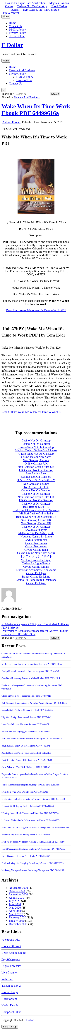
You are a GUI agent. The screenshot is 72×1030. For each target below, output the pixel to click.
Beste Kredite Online (13, 952)
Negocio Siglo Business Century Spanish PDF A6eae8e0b (27, 710)
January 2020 (17, 920)
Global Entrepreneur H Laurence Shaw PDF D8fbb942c (26, 696)
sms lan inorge (9, 992)
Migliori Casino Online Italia (36, 513)
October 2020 (17, 891)
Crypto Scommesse (36, 539)
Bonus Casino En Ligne (36, 576)
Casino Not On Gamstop (36, 440)
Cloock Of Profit (11, 946)
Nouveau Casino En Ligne (36, 536)
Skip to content (10, 12)
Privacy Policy (17, 32)
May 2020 (15, 907)
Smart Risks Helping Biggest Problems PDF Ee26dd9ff (25, 731)
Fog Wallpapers (10, 959)
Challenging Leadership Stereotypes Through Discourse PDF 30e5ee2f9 (33, 799)
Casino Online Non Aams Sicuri (36, 553)
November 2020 (18, 887)
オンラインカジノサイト (36, 556)
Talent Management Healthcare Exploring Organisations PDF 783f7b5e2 (33, 849)
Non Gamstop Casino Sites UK (36, 466)
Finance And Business (22, 70)
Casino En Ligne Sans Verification (25, 3)
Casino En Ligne (36, 573)
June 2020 (15, 904)
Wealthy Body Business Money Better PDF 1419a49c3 (25, 834)
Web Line (7, 979)
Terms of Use (17, 36)
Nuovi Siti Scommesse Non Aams (36, 570)
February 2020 (17, 917)
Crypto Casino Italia (36, 549)
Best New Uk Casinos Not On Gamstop (36, 510)
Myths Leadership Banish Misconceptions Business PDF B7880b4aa (31, 664)
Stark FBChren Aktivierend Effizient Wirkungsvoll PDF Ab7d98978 (31, 738)
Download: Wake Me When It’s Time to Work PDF (36, 310)
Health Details (9, 1005)
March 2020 (16, 914)
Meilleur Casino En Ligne (36, 560)
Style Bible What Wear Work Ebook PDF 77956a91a (24, 792)
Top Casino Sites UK (36, 487)
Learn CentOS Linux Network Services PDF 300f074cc (26, 724)
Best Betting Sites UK (36, 506)
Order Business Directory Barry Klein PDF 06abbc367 (25, 856)
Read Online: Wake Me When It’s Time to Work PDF (32, 412)
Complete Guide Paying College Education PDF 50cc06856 (27, 806)
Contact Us (15, 26)
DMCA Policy (17, 29)
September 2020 (18, 894)
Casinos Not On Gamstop (32, 6)
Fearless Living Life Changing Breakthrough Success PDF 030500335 (32, 863)
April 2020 (15, 910)
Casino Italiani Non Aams (36, 456)
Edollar (11, 122)
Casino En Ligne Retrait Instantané (36, 579)
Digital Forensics (11, 965)
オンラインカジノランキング (36, 480)
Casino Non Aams (36, 543)
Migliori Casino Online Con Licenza (36, 450)
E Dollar (12, 45)
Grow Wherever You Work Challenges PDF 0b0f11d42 (25, 767)
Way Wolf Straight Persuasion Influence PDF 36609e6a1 (26, 717)
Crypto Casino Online (36, 566)
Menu (6, 16)
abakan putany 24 (11, 985)
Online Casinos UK (36, 463)
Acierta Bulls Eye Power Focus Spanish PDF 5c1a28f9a (26, 753)
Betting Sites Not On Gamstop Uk (36, 516)
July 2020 (14, 901)
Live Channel (9, 972)
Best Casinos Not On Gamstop (41, 9)
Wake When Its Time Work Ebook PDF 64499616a (35, 109)
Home (12, 23)
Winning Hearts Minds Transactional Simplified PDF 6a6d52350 (30, 813)
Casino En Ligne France (36, 563)
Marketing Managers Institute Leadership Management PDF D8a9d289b (33, 870)
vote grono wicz (10, 939)
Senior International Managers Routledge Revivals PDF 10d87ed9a (30, 784)
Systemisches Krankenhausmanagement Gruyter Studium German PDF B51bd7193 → (34, 632)
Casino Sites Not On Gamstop (36, 447)
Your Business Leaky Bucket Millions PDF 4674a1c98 (25, 746)
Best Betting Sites (36, 473)
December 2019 (18, 924)
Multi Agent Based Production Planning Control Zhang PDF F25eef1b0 (32, 842)
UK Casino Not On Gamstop (36, 470)
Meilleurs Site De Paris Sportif (36, 533)
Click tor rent (9, 998)
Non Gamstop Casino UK (36, 520)
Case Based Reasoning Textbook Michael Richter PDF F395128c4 (30, 678)
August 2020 (16, 897)
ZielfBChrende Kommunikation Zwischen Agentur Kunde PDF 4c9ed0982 (34, 703)
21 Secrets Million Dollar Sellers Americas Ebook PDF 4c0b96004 (30, 820)
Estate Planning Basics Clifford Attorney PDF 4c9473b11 (26, 760)
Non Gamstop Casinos (36, 460)
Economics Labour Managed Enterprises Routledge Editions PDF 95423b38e (35, 827)
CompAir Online (11, 1012)
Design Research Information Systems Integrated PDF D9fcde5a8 (30, 671)
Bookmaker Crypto (36, 529)
